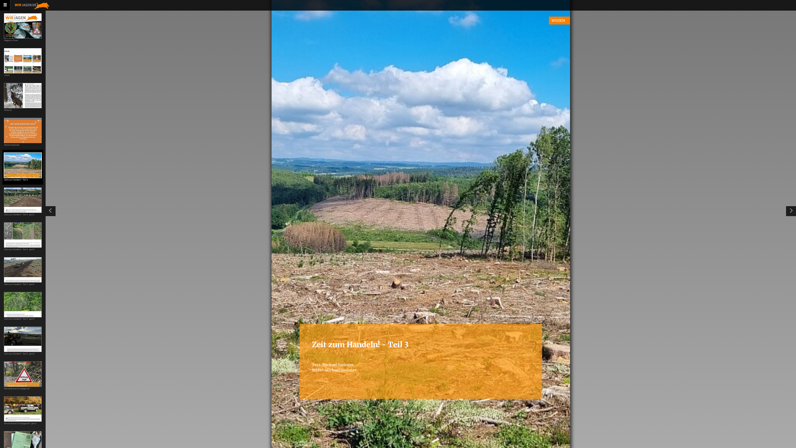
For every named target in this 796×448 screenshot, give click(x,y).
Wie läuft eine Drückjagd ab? (17, 388)
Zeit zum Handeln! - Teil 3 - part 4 (19, 284)
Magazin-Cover (11, 40)
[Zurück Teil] (51, 211)
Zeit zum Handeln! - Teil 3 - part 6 (19, 354)
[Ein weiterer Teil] (791, 211)
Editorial (8, 110)
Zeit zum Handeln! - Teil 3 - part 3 (19, 249)
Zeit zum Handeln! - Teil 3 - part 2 (19, 214)
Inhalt (7, 75)
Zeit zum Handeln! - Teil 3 (16, 180)
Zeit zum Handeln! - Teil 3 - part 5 (19, 319)
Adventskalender (12, 145)
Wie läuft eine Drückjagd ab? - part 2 (20, 423)
